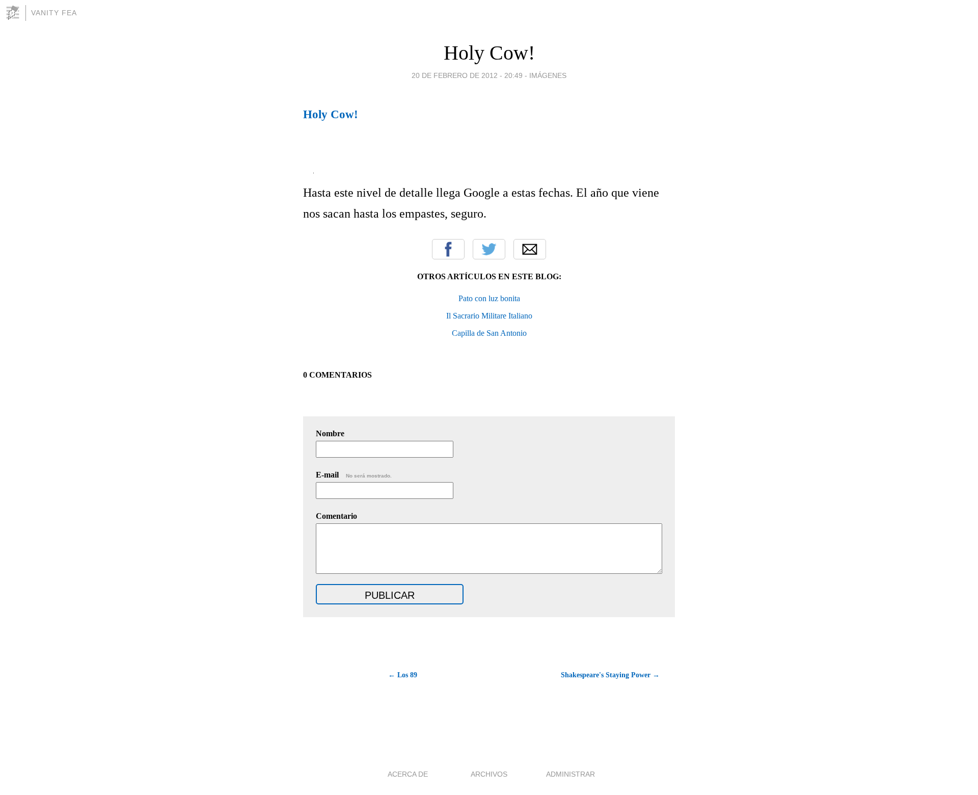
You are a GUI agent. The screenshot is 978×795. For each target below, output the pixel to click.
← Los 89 (402, 675)
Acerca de (408, 774)
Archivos (489, 774)
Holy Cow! (489, 52)
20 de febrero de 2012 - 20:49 (467, 75)
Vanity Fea (54, 13)
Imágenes (547, 75)
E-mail (354, 474)
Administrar (570, 774)
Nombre (330, 433)
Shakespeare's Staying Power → (610, 675)
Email (529, 249)
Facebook (448, 249)
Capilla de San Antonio (489, 333)
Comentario (336, 516)
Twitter (489, 249)
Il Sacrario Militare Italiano (489, 315)
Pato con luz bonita (489, 298)
